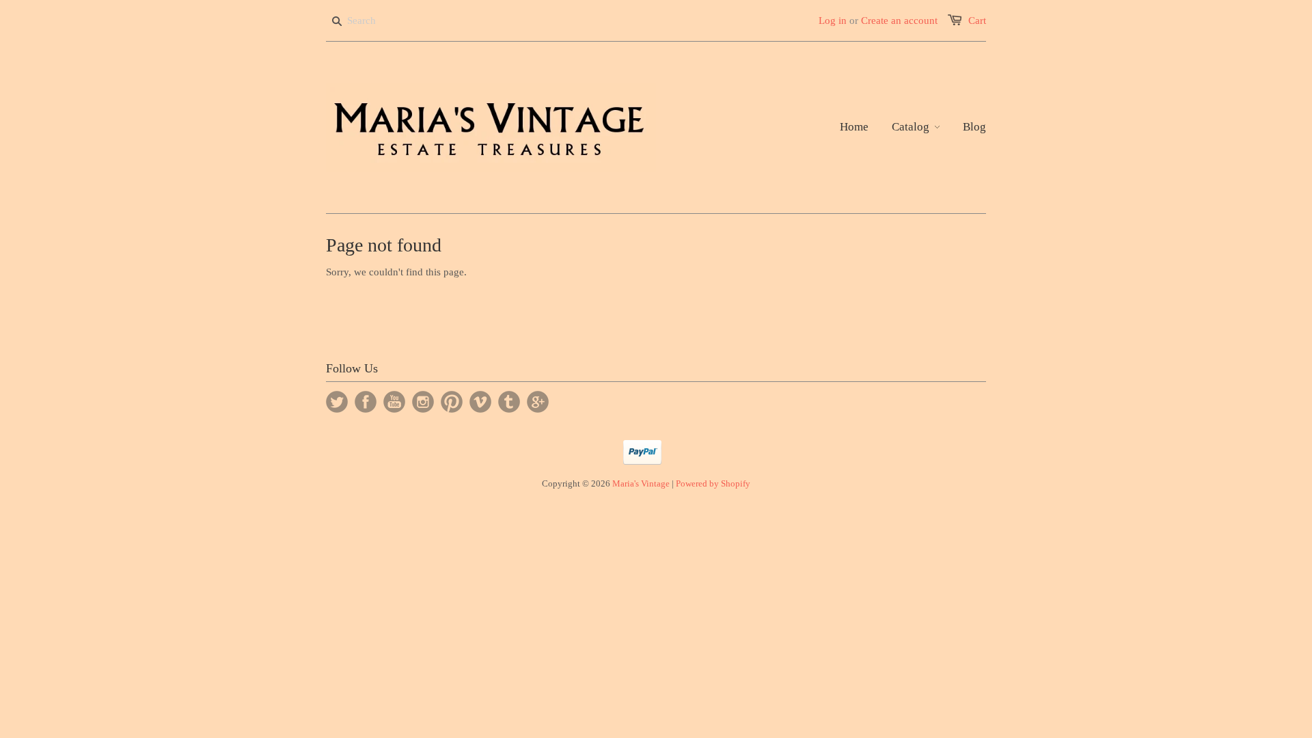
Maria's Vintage (641, 483)
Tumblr (509, 402)
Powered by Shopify (713, 483)
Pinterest (452, 402)
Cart (977, 20)
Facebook (366, 402)
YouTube (394, 402)
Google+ (538, 402)
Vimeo (480, 402)
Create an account (899, 20)
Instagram (423, 402)
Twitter (337, 402)
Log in (833, 20)
